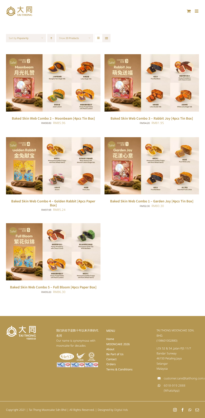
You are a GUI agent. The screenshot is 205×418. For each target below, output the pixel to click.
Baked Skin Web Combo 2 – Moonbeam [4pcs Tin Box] (53, 118)
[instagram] (175, 410)
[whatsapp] (189, 410)
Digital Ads (121, 410)
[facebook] (182, 410)
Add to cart (41, 83)
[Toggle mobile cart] (189, 11)
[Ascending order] (51, 38)
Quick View (65, 83)
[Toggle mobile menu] (197, 11)
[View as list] (106, 38)
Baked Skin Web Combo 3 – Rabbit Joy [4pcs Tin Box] (152, 118)
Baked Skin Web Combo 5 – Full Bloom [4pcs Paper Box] (53, 287)
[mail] (197, 410)
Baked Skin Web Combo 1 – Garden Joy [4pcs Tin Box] (151, 201)
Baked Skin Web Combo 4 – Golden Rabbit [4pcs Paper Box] (53, 203)
